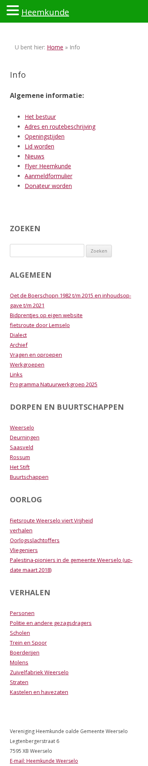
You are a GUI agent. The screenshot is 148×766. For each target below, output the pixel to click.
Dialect (18, 335)
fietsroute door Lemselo (40, 325)
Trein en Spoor (28, 642)
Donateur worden (48, 186)
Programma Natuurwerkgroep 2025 (53, 384)
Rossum (20, 457)
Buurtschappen (29, 476)
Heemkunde (45, 12)
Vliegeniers (24, 550)
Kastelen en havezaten (39, 692)
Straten (19, 682)
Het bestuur (40, 117)
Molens (19, 662)
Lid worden (39, 146)
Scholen (20, 632)
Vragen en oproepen (36, 354)
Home (55, 47)
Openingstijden (45, 136)
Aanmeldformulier (48, 176)
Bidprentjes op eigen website (46, 315)
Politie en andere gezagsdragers (51, 623)
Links (16, 374)
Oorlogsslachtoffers (35, 540)
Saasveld (21, 447)
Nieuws (34, 156)
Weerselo (22, 427)
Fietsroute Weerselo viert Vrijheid (51, 520)
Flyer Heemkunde (48, 166)
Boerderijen (24, 652)
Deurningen (24, 437)
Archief (19, 344)
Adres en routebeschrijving (60, 126)
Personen (22, 613)
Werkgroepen (27, 364)
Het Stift (20, 467)
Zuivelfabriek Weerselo (39, 672)
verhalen (21, 530)
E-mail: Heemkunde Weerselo (44, 760)
